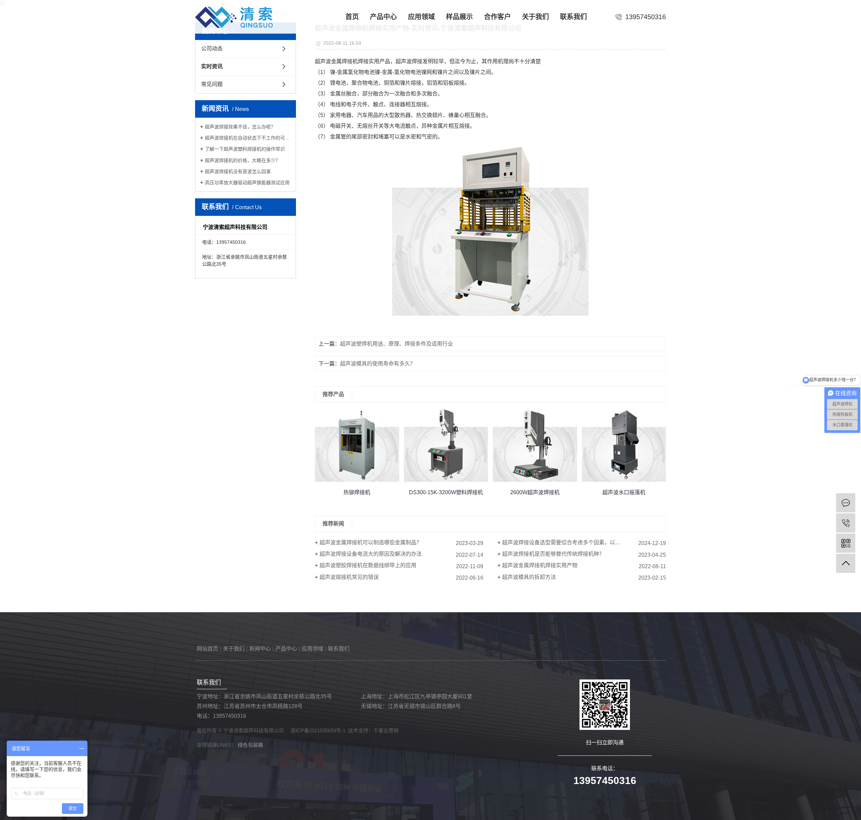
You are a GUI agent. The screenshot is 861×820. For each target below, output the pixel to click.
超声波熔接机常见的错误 (349, 577)
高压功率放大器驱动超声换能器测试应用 (247, 182)
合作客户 (497, 17)
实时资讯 (212, 66)
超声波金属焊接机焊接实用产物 (539, 565)
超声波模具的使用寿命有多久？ (377, 363)
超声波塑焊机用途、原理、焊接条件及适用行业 (396, 344)
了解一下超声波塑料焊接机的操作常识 (245, 149)
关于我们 (535, 17)
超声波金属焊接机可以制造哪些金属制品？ (371, 542)
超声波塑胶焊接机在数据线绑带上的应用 (368, 565)
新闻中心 (260, 649)
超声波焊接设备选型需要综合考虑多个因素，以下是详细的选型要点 (583, 542)
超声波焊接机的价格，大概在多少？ (242, 160)
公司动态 (212, 48)
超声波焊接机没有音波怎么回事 (238, 171)
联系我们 (573, 17)
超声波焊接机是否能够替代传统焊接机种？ (553, 554)
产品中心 (383, 17)
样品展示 (459, 17)
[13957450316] (845, 523)
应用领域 (421, 17)
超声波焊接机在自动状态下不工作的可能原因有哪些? (248, 138)
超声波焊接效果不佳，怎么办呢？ (240, 126)
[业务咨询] (845, 502)
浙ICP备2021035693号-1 (318, 730)
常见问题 (212, 84)
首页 (352, 17)
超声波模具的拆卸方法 (529, 577)
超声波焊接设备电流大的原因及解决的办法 (371, 554)
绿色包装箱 (250, 745)
